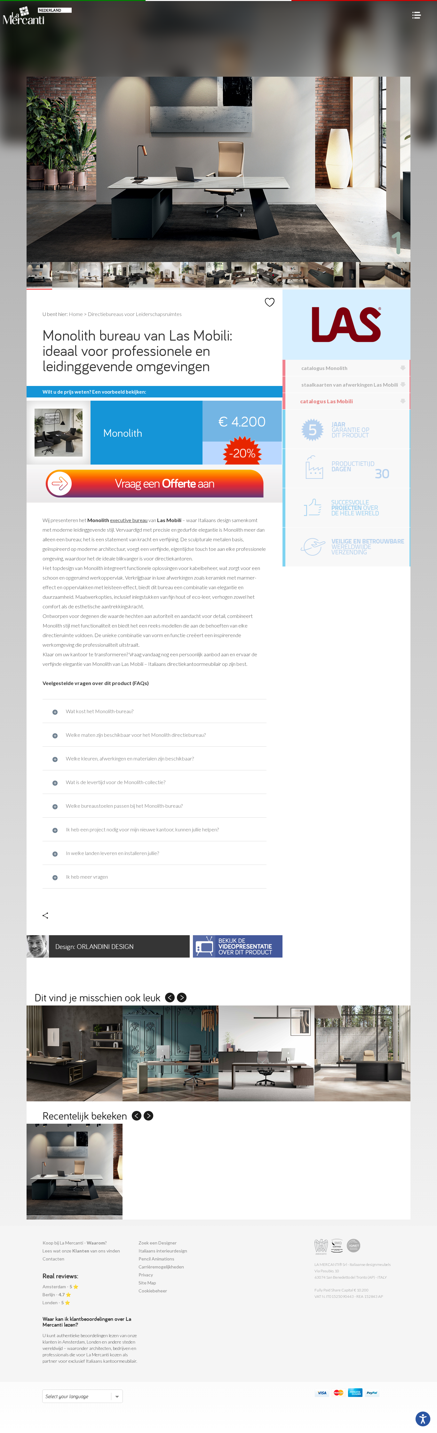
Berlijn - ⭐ (57, 1294)
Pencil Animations (156, 1258)
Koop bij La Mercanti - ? (75, 1242)
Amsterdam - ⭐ (60, 1286)
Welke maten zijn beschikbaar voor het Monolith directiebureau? (136, 735)
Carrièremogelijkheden (161, 1266)
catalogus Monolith (324, 368)
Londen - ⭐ (56, 1302)
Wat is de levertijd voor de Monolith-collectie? (115, 782)
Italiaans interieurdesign (163, 1250)
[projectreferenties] (347, 507)
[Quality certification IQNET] (353, 1247)
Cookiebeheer (153, 1290)
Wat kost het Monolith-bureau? (99, 711)
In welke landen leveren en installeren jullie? (112, 853)
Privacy (146, 1274)
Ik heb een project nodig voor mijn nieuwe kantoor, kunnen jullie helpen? (142, 829)
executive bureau (128, 520)
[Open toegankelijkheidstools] (423, 1419)
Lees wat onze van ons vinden (81, 1250)
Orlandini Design (94, 946)
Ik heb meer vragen (87, 877)
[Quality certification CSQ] (337, 1247)
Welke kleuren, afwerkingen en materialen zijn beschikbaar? (130, 758)
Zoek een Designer (158, 1242)
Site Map (147, 1282)
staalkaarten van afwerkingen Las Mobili (349, 384)
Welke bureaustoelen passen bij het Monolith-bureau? (124, 806)
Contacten (53, 1258)
